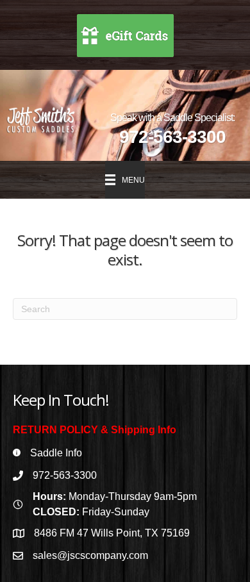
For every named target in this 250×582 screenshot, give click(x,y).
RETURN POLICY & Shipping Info (94, 429)
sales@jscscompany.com (90, 555)
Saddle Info (56, 452)
